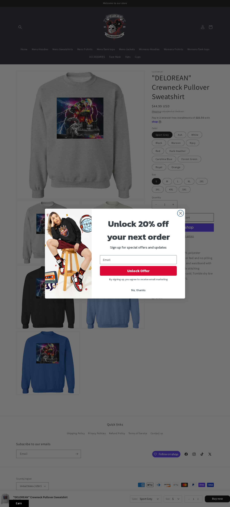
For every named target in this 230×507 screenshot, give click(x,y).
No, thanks (138, 290)
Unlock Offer (138, 271)
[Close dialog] (180, 213)
